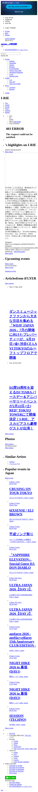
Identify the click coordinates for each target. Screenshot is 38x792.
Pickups (12, 67)
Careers (16, 760)
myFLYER (8, 39)
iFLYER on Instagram (16, 769)
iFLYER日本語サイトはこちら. (16, 50)
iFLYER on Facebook (16, 767)
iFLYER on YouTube (16, 771)
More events (9, 264)
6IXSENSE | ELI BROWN (21, 512)
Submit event (13, 76)
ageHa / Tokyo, (16, 650)
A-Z (10, 80)
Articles (7, 110)
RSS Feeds (13, 773)
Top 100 (12, 82)
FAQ (15, 754)
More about (9, 152)
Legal (15, 758)
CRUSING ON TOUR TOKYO (20, 491)
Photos (7, 35)
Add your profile (14, 84)
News (7, 86)
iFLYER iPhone (14, 782)
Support (16, 756)
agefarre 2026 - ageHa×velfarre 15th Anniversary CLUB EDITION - (22, 639)
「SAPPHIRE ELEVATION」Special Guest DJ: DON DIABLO (22, 561)
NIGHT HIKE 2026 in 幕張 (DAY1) (19, 667)
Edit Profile (17, 122)
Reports (11, 89)
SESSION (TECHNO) (17, 717)
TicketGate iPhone (15, 784)
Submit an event (10, 271)
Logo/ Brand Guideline (21, 762)
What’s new (19, 12)
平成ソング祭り (21, 534)
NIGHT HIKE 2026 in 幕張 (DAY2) (19, 693)
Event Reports (14, 69)
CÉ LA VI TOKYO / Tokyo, (21, 498)
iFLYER (12, 733)
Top (6, 103)
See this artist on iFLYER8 (19, 7)
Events (7, 31)
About (7, 105)
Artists (7, 78)
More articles (9, 283)
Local (11, 74)
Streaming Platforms (16, 72)
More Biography (19, 251)
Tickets (11, 65)
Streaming (12, 63)
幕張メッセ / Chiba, (18, 676)
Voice (7, 109)
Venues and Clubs (15, 70)
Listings (12, 61)
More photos (9, 444)
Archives (12, 87)
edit (13, 39)
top (2, 790)
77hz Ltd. (28, 735)
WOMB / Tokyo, (17, 724)
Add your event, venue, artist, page (25, 749)
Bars (6, 33)
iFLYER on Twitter (15, 765)
